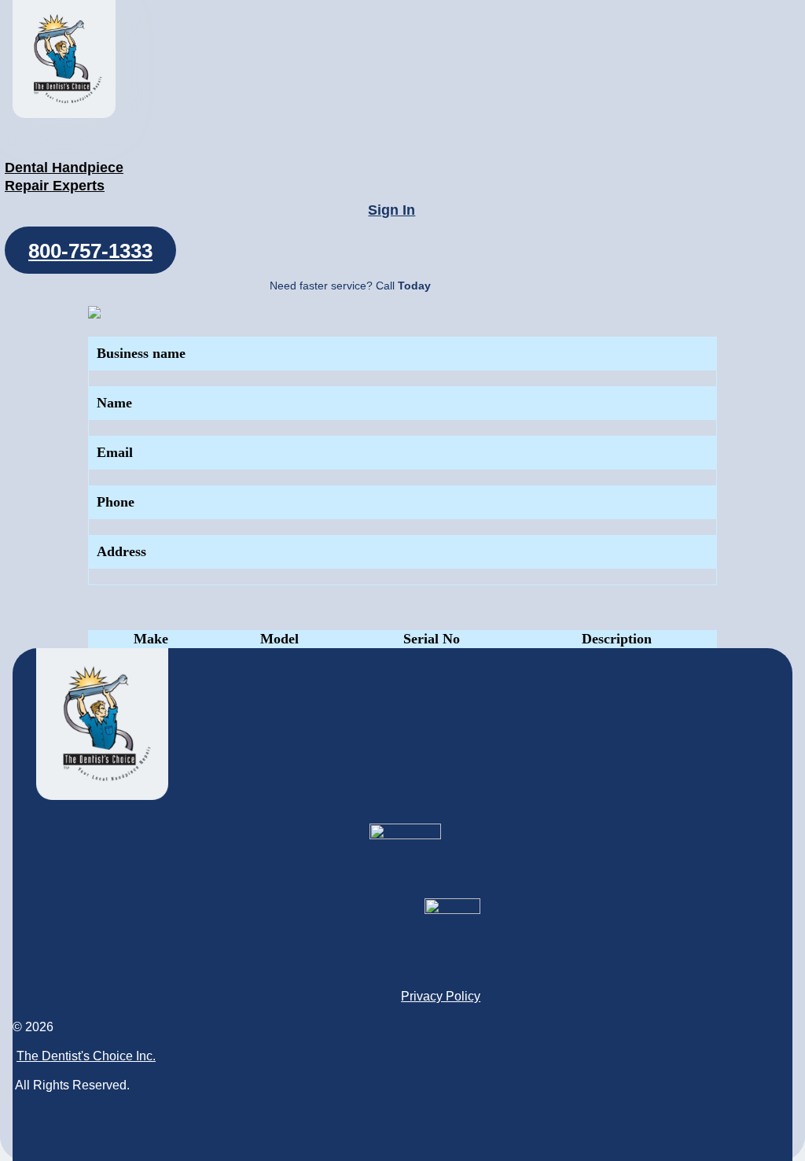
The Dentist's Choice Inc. (86, 1056)
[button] (90, 250)
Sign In (391, 210)
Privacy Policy (440, 996)
